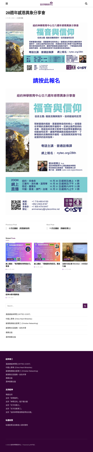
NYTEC (32, 445)
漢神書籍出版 (11, 337)
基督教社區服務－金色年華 (16, 328)
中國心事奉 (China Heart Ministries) (19, 318)
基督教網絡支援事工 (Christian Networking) (22, 323)
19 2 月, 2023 (39, 267)
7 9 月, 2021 (10, 297)
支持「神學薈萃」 (12, 398)
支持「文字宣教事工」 (14, 408)
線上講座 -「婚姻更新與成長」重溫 (47, 263)
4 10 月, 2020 (10, 18)
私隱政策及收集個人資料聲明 (17, 425)
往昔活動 (20, 18)
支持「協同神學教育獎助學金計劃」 (19, 412)
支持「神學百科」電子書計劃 (17, 401)
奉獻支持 (9, 394)
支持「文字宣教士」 (13, 405)
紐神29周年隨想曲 (12, 294)
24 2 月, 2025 (10, 269)
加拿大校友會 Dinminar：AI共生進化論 (75, 264)
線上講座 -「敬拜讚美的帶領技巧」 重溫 (19, 264)
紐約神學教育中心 (16, 445)
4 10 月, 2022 (67, 269)
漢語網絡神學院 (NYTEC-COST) (18, 314)
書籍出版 (9, 332)
